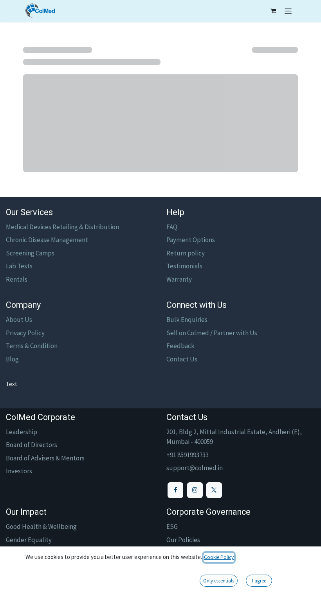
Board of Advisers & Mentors (45, 458)
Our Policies (183, 539)
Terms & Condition (32, 345)
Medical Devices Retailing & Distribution (62, 227)
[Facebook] (175, 490)
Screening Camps (30, 253)
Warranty (179, 279)
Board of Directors (31, 444)
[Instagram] (195, 490)
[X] (214, 490)
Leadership (21, 432)
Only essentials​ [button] (218, 580)
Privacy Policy (25, 333)
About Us (19, 319)
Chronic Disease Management (47, 239)
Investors (19, 471)
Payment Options (190, 239)
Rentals (16, 279)
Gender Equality (29, 539)
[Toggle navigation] (288, 11)
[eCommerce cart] (273, 11)
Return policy (185, 253)
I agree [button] (259, 580)
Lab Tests (19, 266)
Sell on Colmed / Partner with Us (211, 333)
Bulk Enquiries (186, 319)
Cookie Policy (219, 557)
